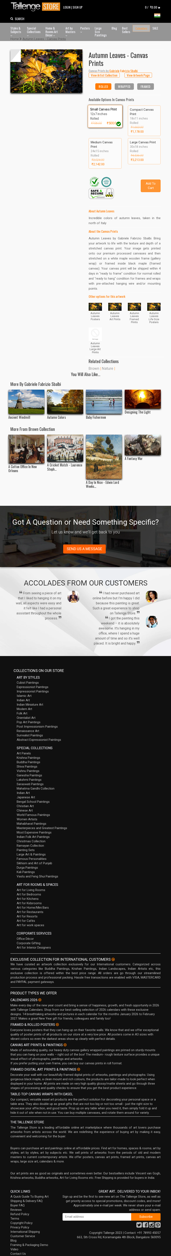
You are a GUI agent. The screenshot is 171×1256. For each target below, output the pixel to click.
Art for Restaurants (30, 912)
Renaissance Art (28, 731)
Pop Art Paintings (28, 722)
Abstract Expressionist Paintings (39, 740)
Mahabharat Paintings (31, 824)
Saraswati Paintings (30, 784)
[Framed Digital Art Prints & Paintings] (78, 1069)
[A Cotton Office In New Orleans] (26, 449)
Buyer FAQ (17, 1205)
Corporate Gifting (28, 943)
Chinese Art (25, 810)
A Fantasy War (134, 459)
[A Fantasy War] (143, 445)
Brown (94, 368)
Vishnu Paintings (28, 771)
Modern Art (24, 709)
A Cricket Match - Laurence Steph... (64, 467)
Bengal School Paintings (33, 802)
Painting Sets (26, 850)
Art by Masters (70, 30)
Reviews (16, 1210)
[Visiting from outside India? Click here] (113, 959)
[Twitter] (139, 1226)
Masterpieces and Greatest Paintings (42, 828)
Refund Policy (19, 1214)
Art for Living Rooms (31, 890)
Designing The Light (138, 412)
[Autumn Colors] (65, 402)
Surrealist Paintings (30, 735)
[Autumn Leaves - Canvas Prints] (46, 71)
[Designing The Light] (143, 399)
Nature (107, 368)
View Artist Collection (104, 75)
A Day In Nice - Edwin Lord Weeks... (102, 484)
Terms (14, 1218)
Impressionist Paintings (33, 691)
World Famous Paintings (33, 815)
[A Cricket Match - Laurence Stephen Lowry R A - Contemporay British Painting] (65, 448)
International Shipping (25, 1232)
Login (66, 7)
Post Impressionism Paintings (37, 726)
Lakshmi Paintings (29, 780)
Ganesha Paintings (29, 775)
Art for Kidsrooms (29, 903)
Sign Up (78, 7)
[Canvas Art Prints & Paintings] (65, 1045)
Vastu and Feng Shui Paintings (37, 876)
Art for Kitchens (28, 899)
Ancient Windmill (19, 417)
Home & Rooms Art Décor (51, 31)
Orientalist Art (26, 718)
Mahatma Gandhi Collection (35, 788)
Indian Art (23, 700)
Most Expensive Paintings (34, 832)
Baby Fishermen (96, 417)
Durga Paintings (27, 867)
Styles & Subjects (15, 30)
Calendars (141, 28)
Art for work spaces (30, 925)
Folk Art (22, 713)
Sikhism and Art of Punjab (34, 863)
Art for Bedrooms (29, 894)
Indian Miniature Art (30, 704)
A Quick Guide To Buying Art (29, 1196)
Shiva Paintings (27, 766)
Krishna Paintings (28, 758)
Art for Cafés (26, 921)
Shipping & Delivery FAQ (26, 1201)
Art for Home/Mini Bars (33, 907)
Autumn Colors (56, 417)
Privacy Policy (19, 1227)
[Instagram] (151, 1226)
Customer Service (22, 1236)
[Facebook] (145, 1226)
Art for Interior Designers (34, 947)
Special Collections (33, 30)
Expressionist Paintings (32, 687)
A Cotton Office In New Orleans (22, 469)
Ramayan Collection (30, 846)
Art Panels (24, 753)
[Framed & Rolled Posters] (57, 1024)
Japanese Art (26, 797)
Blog (114, 28)
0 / (151, 7)
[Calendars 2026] (39, 1000)
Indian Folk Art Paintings (33, 837)
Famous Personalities (32, 859)
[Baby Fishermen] (104, 402)
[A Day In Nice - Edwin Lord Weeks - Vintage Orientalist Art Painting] (104, 457)
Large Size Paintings (101, 31)
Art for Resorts (27, 916)
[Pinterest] (158, 1226)
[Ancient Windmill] (26, 402)
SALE (155, 28)
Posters (85, 28)
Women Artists (27, 819)
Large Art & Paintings (31, 854)
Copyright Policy (21, 1223)
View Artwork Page (138, 75)
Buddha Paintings (28, 762)
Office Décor (25, 939)
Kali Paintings (26, 872)
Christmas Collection (31, 841)
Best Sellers (126, 30)
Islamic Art (24, 696)
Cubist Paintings (28, 683)
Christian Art (25, 806)
